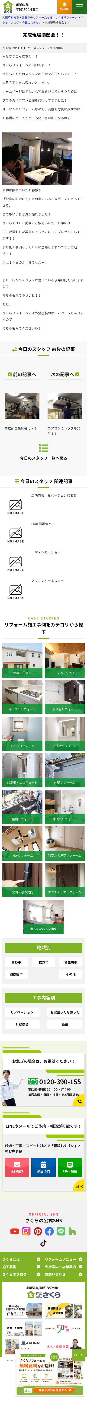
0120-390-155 (60, 1081)
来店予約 (43, 1171)
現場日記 (60, 280)
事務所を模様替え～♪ (21, 428)
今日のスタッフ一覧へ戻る (43, 458)
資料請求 (64, 8)
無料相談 (16, 1171)
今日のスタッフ (37, 48)
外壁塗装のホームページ (53, 313)
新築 (65, 1024)
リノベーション (22, 1012)
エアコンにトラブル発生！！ (64, 431)
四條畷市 (16, 974)
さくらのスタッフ (25, 74)
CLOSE (78, 1355)
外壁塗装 (22, 1024)
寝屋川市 (70, 962)
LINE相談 (70, 1171)
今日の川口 (57, 48)
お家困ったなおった (65, 1012)
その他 (71, 974)
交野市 (16, 962)
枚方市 (43, 962)
